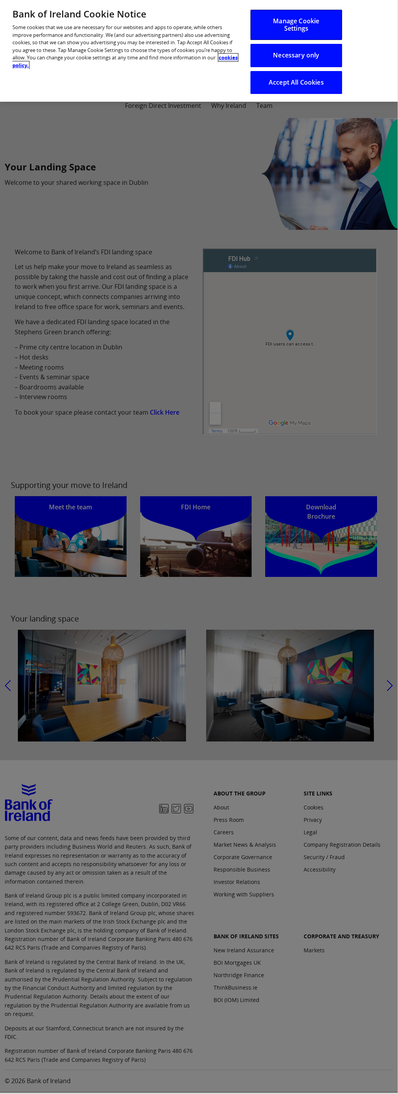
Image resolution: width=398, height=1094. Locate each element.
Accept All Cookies (296, 82)
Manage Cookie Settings (296, 25)
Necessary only (296, 55)
